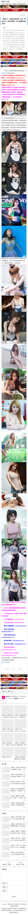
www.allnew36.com (20, 626)
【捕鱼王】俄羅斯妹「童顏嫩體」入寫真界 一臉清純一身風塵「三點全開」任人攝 (18, 797)
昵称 (5, 883)
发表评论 (23, 15)
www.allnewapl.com (18, 640)
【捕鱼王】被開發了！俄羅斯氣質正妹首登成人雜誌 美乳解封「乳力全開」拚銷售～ (18, 833)
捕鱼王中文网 (5, 1)
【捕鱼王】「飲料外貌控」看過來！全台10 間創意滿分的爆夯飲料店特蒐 (17, 818)
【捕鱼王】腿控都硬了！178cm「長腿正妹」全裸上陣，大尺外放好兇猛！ (8, 745)
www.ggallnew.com (20, 644)
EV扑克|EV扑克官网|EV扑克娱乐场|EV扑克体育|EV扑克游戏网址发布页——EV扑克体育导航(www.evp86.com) (14, 83)
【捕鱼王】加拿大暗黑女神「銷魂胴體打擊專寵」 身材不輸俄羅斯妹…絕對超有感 (18, 826)
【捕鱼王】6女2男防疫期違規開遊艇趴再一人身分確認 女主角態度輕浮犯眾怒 (18, 790)
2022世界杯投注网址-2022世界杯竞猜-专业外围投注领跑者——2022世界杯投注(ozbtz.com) (13, 97)
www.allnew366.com (7, 631)
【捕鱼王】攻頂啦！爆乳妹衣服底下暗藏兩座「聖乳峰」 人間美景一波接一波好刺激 (18, 769)
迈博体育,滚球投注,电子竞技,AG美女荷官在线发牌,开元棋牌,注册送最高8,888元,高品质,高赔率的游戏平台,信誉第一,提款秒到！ (14, 90)
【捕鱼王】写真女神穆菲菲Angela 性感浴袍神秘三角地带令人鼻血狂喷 (17, 854)
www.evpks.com (19, 619)
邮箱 (5, 887)
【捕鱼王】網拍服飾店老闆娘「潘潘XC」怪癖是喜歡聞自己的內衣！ (17, 805)
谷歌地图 (16, 906)
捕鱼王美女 (8, 4)
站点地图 (23, 904)
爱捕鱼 (15, 698)
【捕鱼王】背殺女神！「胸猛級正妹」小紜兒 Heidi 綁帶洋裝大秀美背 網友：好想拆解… (18, 840)
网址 (4, 890)
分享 (20, 669)
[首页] (26, 904)
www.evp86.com (19, 622)
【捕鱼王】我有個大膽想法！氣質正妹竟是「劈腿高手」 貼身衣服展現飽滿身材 (18, 776)
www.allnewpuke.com (8, 637)
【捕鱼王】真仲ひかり (7, 757)
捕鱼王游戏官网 (6, 662)
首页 (3, 4)
